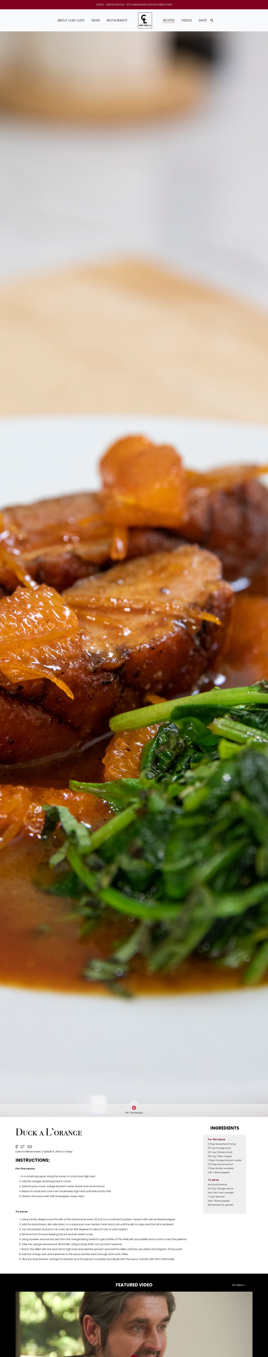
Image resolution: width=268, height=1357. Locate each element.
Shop (203, 20)
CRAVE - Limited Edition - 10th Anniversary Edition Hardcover (134, 4)
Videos (186, 20)
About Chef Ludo (71, 20)
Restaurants (117, 20)
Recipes (168, 20)
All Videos (238, 1285)
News (96, 20)
